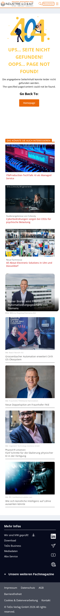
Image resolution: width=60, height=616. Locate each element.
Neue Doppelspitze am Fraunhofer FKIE (27, 404)
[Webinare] (53, 565)
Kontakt (46, 600)
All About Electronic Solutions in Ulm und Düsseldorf (29, 264)
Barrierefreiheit (13, 594)
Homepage (29, 102)
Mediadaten (11, 551)
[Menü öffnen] (57, 4)
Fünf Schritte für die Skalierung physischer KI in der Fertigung (29, 454)
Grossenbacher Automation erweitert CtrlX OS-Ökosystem (29, 358)
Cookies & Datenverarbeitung (21, 600)
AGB (41, 587)
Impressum (10, 587)
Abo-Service (11, 556)
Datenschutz (28, 587)
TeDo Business (12, 545)
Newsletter (48, 3)
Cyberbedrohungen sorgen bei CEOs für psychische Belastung (28, 220)
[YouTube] (53, 555)
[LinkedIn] (53, 537)
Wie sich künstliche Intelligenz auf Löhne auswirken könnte (28, 502)
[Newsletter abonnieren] (53, 546)
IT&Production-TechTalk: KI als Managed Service (29, 177)
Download (10, 540)
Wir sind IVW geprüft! (16, 535)
